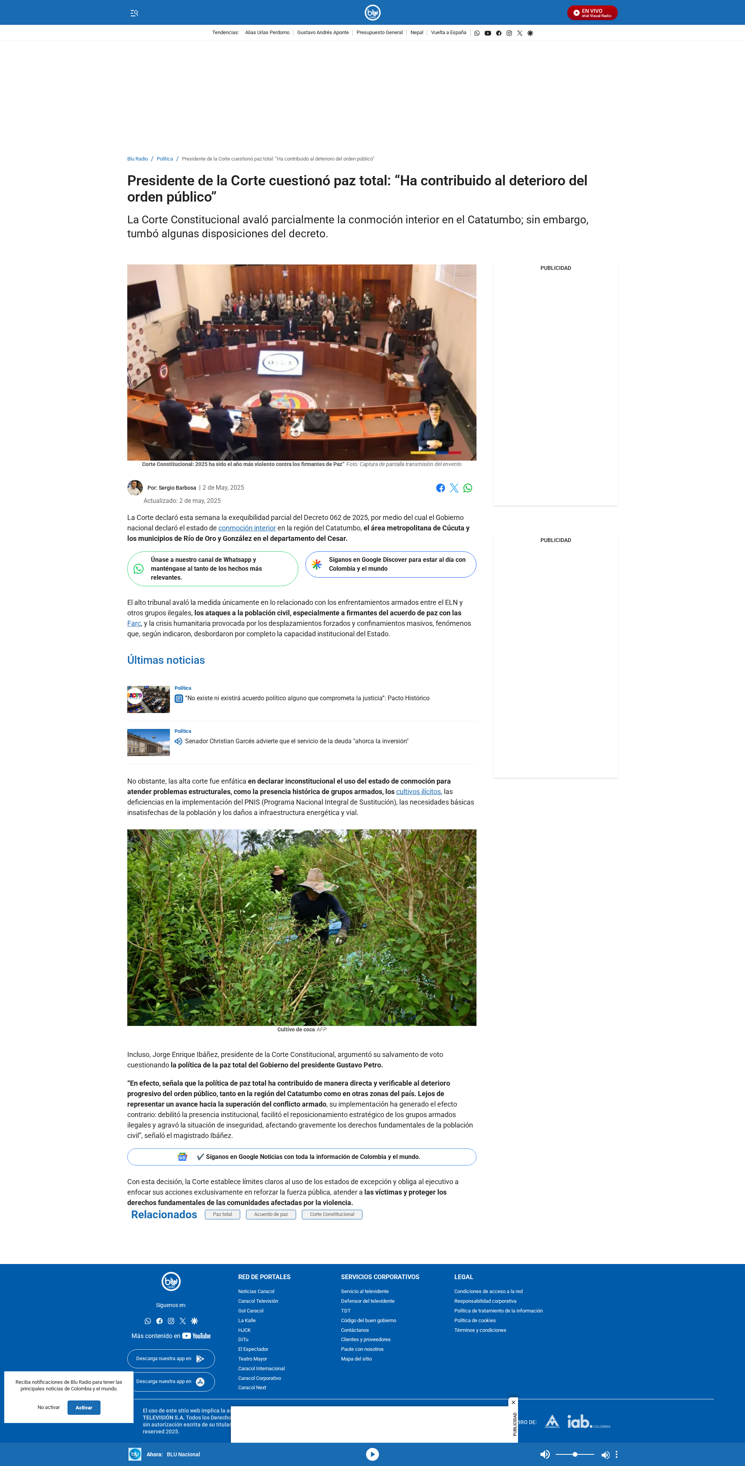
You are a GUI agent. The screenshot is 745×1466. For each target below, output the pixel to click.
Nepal (417, 33)
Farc (134, 623)
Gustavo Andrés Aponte (323, 33)
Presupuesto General (380, 33)
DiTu (243, 1339)
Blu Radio (137, 159)
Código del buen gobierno (368, 1320)
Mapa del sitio (356, 1359)
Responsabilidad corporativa (485, 1301)
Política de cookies (475, 1320)
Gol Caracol (250, 1311)
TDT (346, 1311)
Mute (545, 1454)
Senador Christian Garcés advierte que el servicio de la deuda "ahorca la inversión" (297, 741)
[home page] (373, 13)
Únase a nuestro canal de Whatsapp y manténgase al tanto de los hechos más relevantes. (206, 568)
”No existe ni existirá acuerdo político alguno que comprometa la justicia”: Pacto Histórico (307, 698)
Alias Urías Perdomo (267, 33)
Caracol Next (252, 1387)
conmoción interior (247, 528)
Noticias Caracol (256, 1291)
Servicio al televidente (365, 1291)
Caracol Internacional (261, 1368)
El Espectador (253, 1349)
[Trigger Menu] (134, 13)
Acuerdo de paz (271, 1214)
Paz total (222, 1214)
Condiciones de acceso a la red (488, 1291)
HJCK (244, 1330)
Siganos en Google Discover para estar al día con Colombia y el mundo (397, 564)
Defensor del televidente (368, 1301)
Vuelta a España (448, 33)
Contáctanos (355, 1330)
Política (165, 159)
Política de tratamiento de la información (498, 1311)
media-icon (372, 1454)
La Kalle (247, 1320)
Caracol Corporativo (259, 1378)
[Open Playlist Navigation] (616, 1454)
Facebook (440, 492)
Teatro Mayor (252, 1359)
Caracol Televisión (258, 1301)
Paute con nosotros (362, 1349)
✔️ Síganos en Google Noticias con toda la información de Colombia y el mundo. (309, 1156)
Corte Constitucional (332, 1214)
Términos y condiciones (480, 1330)
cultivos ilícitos (418, 791)
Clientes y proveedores (366, 1339)
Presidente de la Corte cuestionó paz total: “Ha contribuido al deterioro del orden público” (278, 159)
